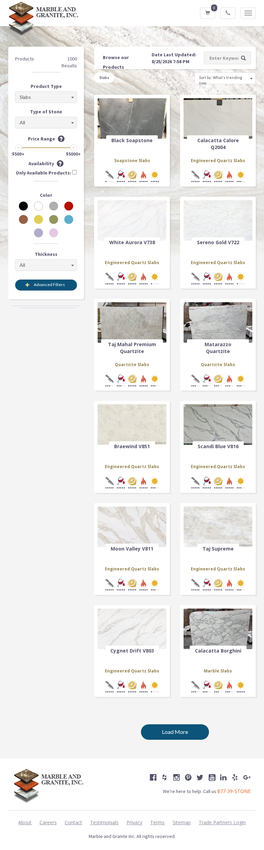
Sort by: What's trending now (220, 79)
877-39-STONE (234, 791)
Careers (48, 822)
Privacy (134, 822)
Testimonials (104, 822)
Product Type (46, 86)
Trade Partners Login (222, 822)
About (25, 822)
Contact (73, 822)
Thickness (46, 254)
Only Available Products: (44, 173)
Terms (157, 822)
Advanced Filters (49, 284)
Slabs (25, 97)
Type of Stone (46, 112)
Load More (175, 731)
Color (46, 195)
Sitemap (182, 822)
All (22, 122)
